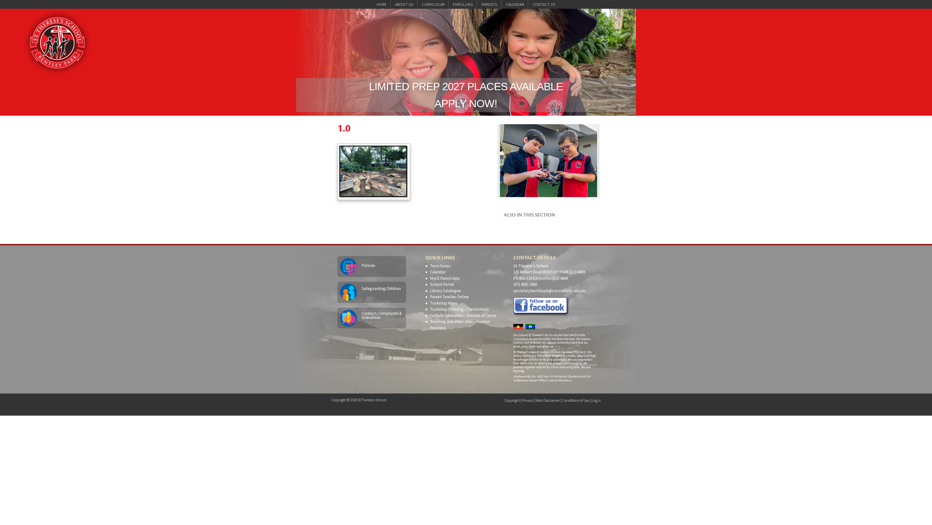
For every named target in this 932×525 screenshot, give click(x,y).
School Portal (442, 284)
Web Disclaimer (547, 400)
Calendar (438, 272)
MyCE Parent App (445, 278)
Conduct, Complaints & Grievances (382, 315)
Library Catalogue (445, 290)
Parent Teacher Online (449, 296)
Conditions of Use (575, 400)
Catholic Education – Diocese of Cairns (463, 315)
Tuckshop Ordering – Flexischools (459, 309)
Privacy (527, 400)
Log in (596, 400)
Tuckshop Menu (444, 303)
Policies (368, 265)
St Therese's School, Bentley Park (57, 43)
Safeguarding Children (381, 288)
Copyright (512, 400)
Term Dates (440, 266)
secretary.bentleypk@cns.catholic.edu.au (549, 290)
